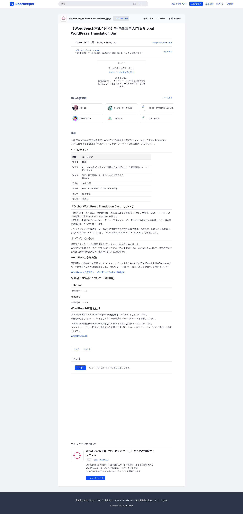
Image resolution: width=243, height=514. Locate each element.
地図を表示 (168, 51)
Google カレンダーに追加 (162, 42)
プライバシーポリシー (124, 500)
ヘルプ (100, 500)
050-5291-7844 (179, 4)
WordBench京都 (79, 336)
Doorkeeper (127, 505)
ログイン (220, 4)
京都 (95, 460)
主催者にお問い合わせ (85, 500)
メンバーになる (122, 18)
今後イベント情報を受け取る (121, 72)
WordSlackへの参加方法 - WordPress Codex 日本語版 (97, 272)
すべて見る (167, 97)
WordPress (104, 460)
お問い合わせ (175, 18)
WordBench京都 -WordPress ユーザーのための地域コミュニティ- (99, 18)
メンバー (161, 18)
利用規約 (108, 500)
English (230, 4)
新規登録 (209, 4)
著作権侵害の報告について (147, 500)
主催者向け (196, 4)
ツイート (87, 349)
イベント (147, 18)
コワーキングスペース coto (87, 50)
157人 (89, 460)
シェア (76, 349)
